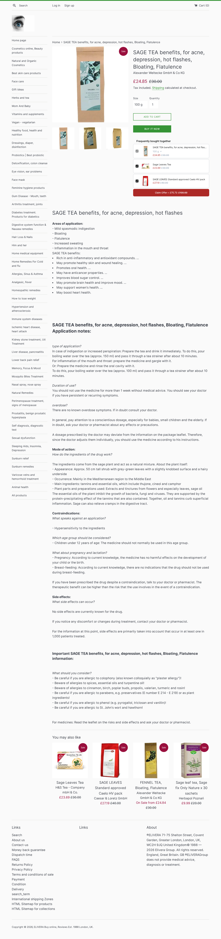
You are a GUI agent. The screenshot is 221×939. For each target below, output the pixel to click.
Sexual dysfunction (23, 437)
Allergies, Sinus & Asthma (27, 273)
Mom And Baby (21, 106)
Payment (18, 879)
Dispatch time (22, 855)
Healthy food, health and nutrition (27, 132)
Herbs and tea (20, 97)
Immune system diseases (27, 319)
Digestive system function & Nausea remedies (29, 227)
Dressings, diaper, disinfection (22, 145)
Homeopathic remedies (26, 290)
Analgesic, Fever (22, 282)
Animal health (20, 487)
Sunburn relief (20, 458)
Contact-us (20, 845)
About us (18, 840)
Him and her (19, 245)
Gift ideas (18, 89)
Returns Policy (22, 865)
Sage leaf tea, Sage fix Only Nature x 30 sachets (191, 787)
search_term (21, 894)
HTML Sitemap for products (32, 904)
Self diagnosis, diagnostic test (27, 427)
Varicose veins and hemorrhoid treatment (25, 477)
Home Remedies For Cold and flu (27, 263)
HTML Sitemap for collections (33, 909)
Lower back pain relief (25, 360)
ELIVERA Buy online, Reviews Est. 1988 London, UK (63, 926)
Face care (18, 81)
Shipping (158, 87)
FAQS (15, 860)
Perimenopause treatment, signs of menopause (28, 403)
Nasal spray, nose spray (26, 384)
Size (135, 98)
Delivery (18, 889)
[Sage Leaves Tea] (70, 760)
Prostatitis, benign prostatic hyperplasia (29, 415)
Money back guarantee (28, 850)
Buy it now (152, 128)
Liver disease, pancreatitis (28, 351)
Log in (56, 5)
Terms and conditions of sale (33, 874)
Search (17, 835)
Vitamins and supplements (28, 114)
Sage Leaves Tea (162, 164)
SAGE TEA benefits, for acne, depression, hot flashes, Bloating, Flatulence (180, 147)
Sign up (69, 5)
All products (19, 495)
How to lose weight (24, 298)
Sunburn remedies (23, 466)
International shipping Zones (32, 899)
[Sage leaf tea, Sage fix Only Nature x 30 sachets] (191, 760)
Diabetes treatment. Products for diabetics (25, 214)
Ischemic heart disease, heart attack (26, 329)
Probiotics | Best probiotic (28, 155)
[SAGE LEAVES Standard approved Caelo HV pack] (110, 760)
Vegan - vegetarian (23, 122)
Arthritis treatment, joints (27, 204)
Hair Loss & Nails (22, 237)
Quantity (154, 98)
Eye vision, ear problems (27, 171)
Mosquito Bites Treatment (27, 376)
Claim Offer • (171, 192)
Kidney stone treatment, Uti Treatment (29, 341)
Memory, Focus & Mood (26, 368)
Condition (19, 884)
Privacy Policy (22, 869)
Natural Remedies (22, 392)
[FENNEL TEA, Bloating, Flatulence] (151, 760)
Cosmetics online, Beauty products (27, 50)
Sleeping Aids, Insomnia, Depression (26, 448)
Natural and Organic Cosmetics (24, 63)
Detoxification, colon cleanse (29, 163)
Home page (19, 40)
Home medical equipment (27, 253)
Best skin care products (26, 73)
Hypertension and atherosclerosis (23, 309)
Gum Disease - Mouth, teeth (29, 196)
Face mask (18, 179)
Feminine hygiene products (28, 187)
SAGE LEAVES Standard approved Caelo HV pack (179, 179)
